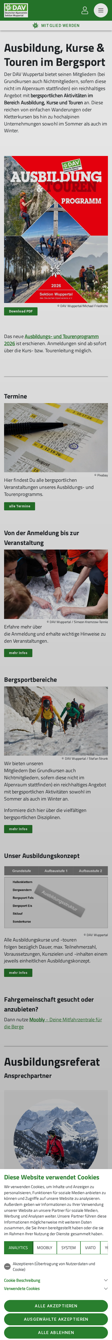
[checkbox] (56, 1267)
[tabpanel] (56, 1275)
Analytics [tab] (18, 1247)
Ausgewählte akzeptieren (56, 1319)
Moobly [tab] (44, 1247)
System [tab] (68, 1247)
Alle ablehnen (56, 1332)
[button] (56, 1279)
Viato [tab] (90, 1247)
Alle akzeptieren (56, 1306)
